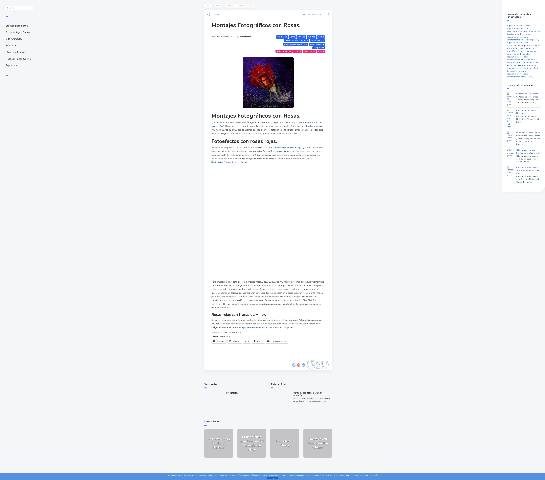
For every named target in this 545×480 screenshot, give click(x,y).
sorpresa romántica (295, 44)
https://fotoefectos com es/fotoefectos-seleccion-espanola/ (523, 38)
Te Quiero (319, 48)
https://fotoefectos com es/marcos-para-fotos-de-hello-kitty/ (522, 52)
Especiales (12, 65)
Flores (311, 37)
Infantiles (11, 45)
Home (208, 6)
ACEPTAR (272, 478)
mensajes (282, 37)
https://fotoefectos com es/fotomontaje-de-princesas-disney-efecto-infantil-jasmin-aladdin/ (523, 45)
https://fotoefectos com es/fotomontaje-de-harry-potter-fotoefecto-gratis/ (522, 65)
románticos (317, 40)
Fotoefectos (245, 36)
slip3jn (526, 68)
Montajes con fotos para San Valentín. (307, 394)
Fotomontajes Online (18, 32)
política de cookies (338, 475)
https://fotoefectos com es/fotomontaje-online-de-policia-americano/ (522, 59)
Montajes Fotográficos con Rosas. (256, 25)
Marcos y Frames (16, 52)
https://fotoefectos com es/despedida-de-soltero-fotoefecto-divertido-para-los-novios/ (523, 31)
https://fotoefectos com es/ (519, 25)
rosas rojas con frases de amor (251, 327)
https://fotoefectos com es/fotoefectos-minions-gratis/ (520, 75)
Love (292, 37)
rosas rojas (292, 40)
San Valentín (317, 44)
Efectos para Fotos (17, 25)
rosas (304, 40)
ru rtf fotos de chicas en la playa (523, 69)
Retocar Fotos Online (18, 59)
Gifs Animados (14, 39)
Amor (218, 6)
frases (301, 37)
